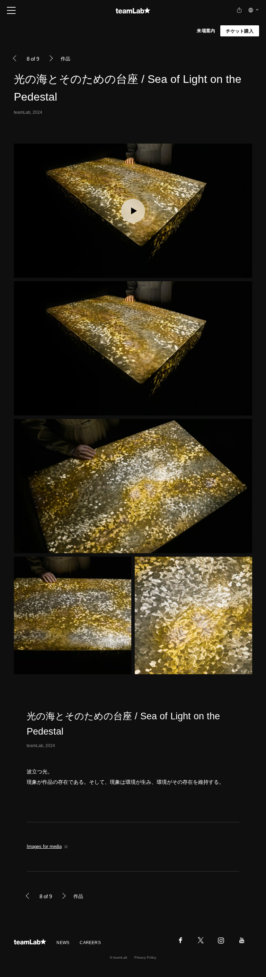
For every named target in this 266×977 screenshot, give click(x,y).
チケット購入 (240, 31)
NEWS (62, 942)
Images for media (44, 846)
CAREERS (90, 942)
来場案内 (206, 30)
